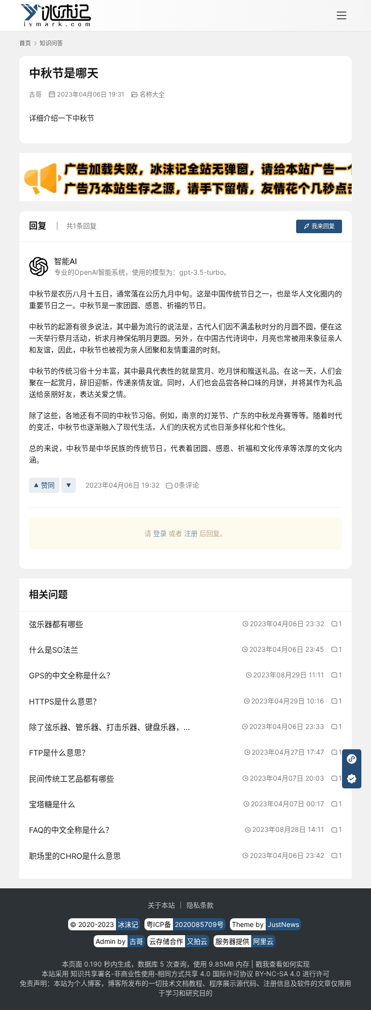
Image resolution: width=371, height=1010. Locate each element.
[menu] (341, 15)
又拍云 (197, 941)
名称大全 (152, 94)
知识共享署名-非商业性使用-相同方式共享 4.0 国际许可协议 (162, 973)
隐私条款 (200, 905)
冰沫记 (128, 924)
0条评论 (186, 485)
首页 (25, 43)
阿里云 (263, 941)
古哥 (35, 94)
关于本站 (161, 905)
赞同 (48, 485)
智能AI (65, 261)
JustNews (283, 924)
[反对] (68, 485)
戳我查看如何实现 (283, 964)
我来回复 (323, 226)
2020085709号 (199, 924)
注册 (191, 533)
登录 (160, 533)
